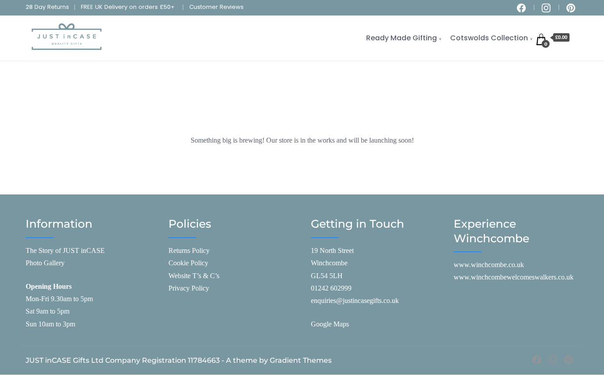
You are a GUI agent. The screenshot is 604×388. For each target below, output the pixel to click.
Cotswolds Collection (489, 38)
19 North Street (332, 250)
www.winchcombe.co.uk (489, 264)
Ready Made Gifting (401, 38)
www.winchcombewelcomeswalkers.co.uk (513, 277)
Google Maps (330, 324)
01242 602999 (331, 288)
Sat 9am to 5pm (47, 311)
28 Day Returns (47, 7)
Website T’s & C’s (193, 275)
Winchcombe (329, 263)
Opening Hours (49, 286)
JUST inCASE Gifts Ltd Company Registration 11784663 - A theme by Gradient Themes (179, 360)
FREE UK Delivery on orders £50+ (128, 7)
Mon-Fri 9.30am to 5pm (59, 299)
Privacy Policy (188, 288)
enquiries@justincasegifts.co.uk (355, 300)
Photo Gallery (45, 263)
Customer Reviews (216, 7)
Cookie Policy (188, 263)
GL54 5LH (327, 275)
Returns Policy (189, 250)
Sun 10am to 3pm (50, 324)
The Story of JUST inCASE (65, 250)
